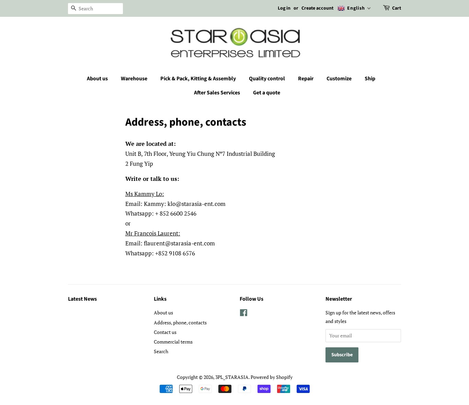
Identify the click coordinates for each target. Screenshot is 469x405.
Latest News (82, 299)
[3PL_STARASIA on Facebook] (244, 314)
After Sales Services (217, 92)
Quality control (267, 78)
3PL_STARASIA (232, 377)
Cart (396, 8)
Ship (370, 78)
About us (97, 78)
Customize (339, 78)
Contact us (165, 332)
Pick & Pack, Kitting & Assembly (198, 78)
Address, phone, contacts (180, 322)
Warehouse (134, 78)
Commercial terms (173, 341)
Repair (305, 78)
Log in (284, 8)
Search (161, 351)
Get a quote (266, 92)
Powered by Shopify (272, 377)
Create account (317, 8)
